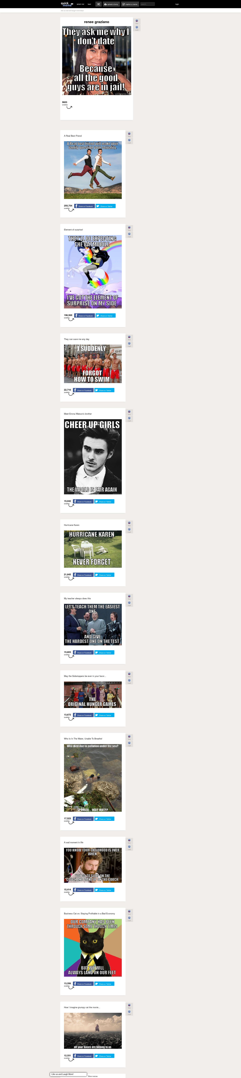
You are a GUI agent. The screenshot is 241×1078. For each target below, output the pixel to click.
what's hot (80, 4)
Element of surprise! (73, 229)
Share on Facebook (86, 206)
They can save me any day (76, 339)
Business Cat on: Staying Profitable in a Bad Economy (89, 913)
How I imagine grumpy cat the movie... (82, 1007)
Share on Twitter (106, 206)
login (177, 4)
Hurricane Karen (71, 524)
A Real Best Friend (73, 135)
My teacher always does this (77, 598)
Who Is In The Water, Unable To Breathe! (83, 738)
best (89, 4)
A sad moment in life (73, 842)
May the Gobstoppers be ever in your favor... (85, 675)
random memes (98, 4)
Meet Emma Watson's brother (78, 413)
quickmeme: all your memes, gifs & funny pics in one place (67, 4)
